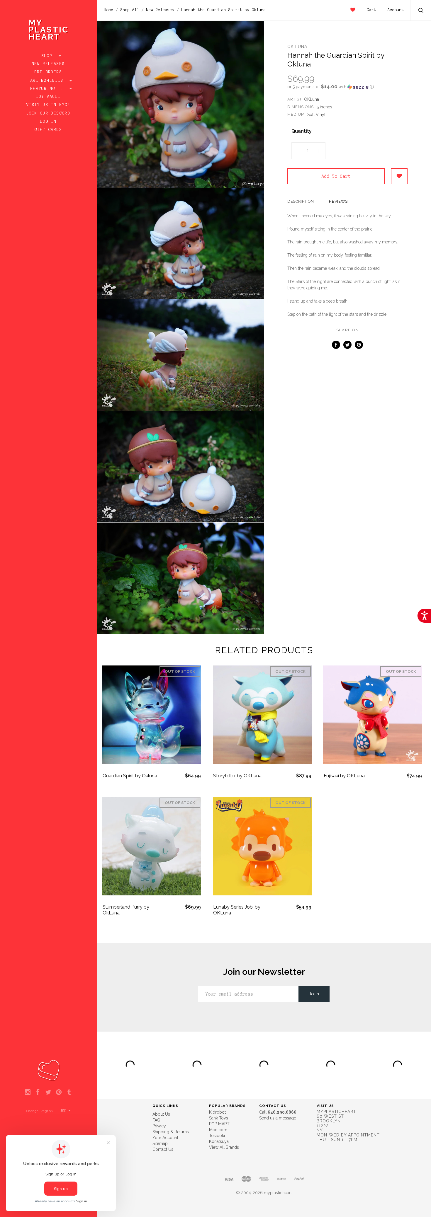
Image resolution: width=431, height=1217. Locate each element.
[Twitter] (48, 1092)
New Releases (48, 64)
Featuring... (48, 89)
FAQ (156, 1120)
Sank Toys (218, 1118)
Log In (48, 122)
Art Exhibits (48, 80)
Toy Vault (48, 97)
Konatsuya (219, 1141)
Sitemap (160, 1143)
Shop (48, 56)
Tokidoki (217, 1135)
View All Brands (224, 1147)
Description (300, 201)
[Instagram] (27, 1092)
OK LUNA (297, 46)
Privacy (159, 1126)
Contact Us (162, 1149)
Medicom (218, 1129)
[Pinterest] (59, 1092)
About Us (161, 1114)
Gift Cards (48, 130)
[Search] (421, 11)
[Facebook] (38, 1092)
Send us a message (277, 1118)
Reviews (338, 201)
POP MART (219, 1124)
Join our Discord (48, 113)
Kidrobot (217, 1112)
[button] (347, 87)
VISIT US (325, 1106)
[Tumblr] (69, 1092)
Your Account (165, 1137)
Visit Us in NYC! (48, 105)
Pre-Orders (48, 72)
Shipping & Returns (170, 1131)
